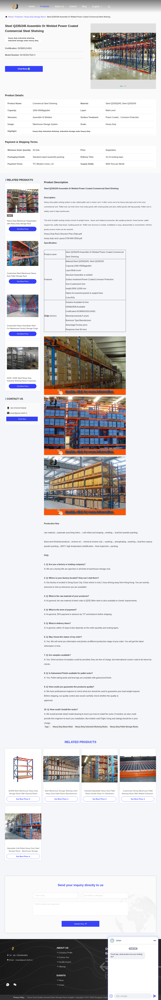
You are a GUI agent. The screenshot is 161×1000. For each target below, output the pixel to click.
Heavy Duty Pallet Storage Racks (124, 727)
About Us (59, 6)
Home (32, 6)
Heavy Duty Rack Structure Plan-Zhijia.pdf (63, 234)
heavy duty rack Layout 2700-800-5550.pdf (63, 238)
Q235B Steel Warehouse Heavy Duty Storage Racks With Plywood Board (23, 792)
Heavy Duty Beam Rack (63, 727)
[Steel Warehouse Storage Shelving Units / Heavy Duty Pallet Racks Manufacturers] (61, 769)
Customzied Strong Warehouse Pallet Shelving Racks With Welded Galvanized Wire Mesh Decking (138, 792)
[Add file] (111, 996)
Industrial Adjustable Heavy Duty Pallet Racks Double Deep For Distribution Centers (99, 792)
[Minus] (154, 940)
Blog (84, 6)
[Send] (155, 996)
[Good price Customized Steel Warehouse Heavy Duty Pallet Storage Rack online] (22, 253)
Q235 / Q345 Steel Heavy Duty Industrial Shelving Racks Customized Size (22, 381)
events (73, 6)
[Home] (15, 6)
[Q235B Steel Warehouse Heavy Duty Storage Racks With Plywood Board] (23, 769)
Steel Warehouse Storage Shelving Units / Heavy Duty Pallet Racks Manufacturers (61, 792)
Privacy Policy (18, 997)
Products (44, 6)
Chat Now (22, 69)
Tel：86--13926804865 (18, 955)
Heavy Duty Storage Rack (34, 17)
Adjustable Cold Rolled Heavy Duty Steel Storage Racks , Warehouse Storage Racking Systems (23, 849)
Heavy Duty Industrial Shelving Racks (91, 727)
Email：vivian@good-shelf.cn (21, 960)
